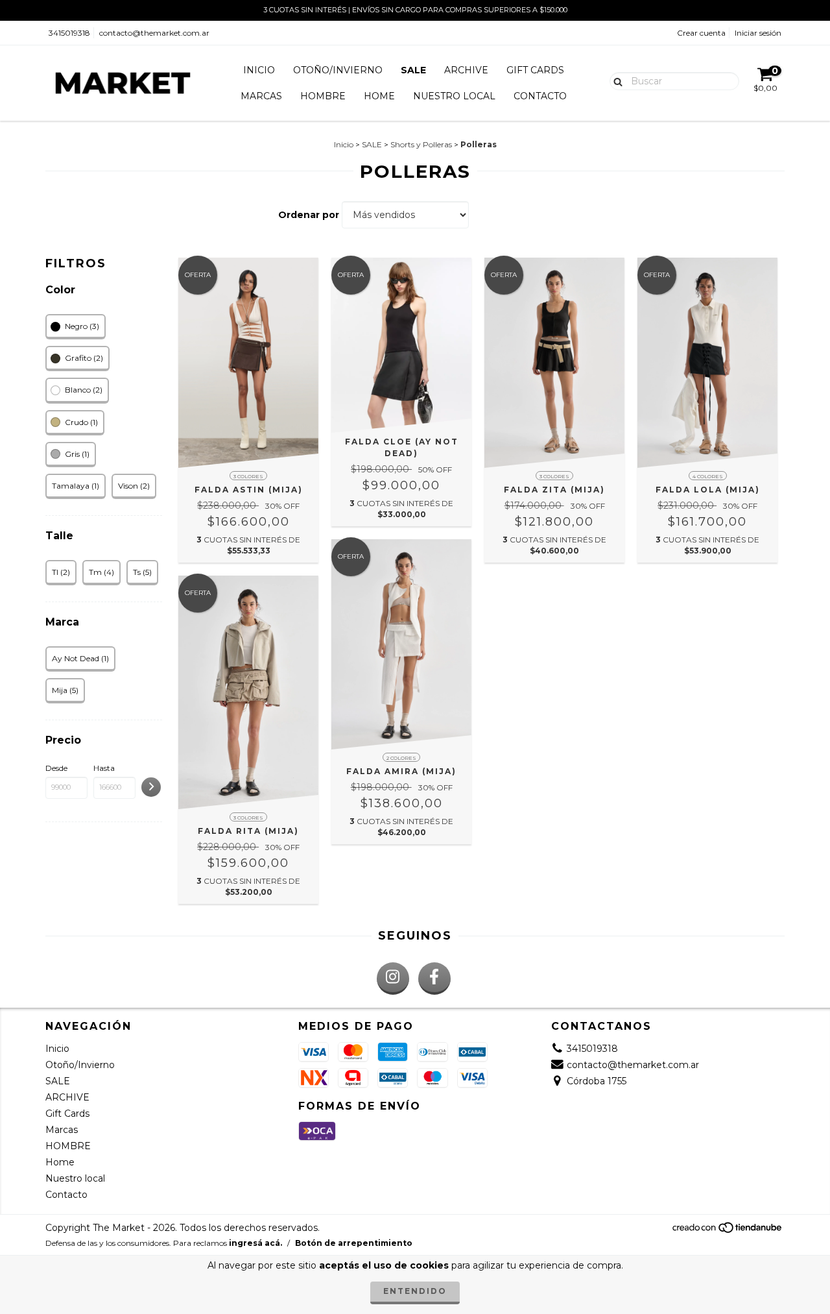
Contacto (540, 96)
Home (379, 96)
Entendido (415, 1291)
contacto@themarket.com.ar (154, 33)
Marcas (261, 96)
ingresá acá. (255, 1243)
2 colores (401, 758)
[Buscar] (615, 80)
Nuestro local (454, 96)
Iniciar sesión (758, 33)
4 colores (708, 476)
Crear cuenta (701, 33)
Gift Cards (535, 70)
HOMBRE (323, 96)
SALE (413, 70)
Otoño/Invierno (338, 70)
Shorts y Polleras (421, 144)
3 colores (248, 476)
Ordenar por (308, 215)
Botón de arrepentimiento (353, 1243)
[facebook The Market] (434, 978)
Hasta (104, 768)
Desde (56, 768)
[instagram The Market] (393, 978)
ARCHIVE (466, 70)
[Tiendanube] (728, 1230)
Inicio (259, 70)
